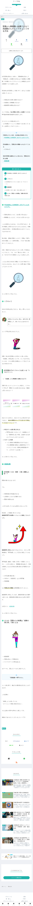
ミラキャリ (10, 178)
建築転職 (9, 187)
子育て (24, 898)
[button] (21, 44)
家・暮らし (8, 898)
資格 (5, 728)
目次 (16, 169)
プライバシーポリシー (8, 901)
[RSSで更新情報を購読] (16, 762)
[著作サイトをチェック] (8, 758)
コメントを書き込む (16, 877)
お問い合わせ (24, 901)
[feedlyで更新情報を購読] (24, 758)
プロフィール (8, 896)
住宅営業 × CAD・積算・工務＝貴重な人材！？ (16, 190)
